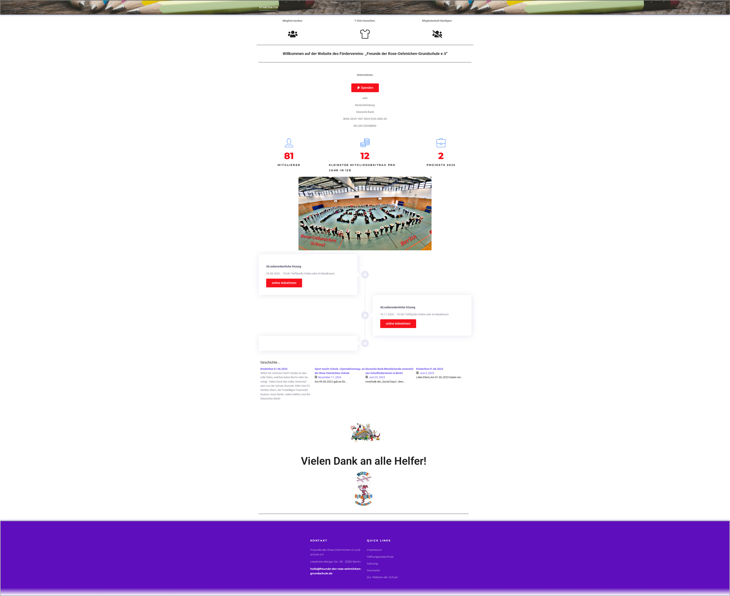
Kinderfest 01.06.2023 (273, 368)
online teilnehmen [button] (284, 283)
